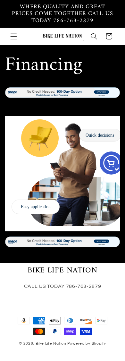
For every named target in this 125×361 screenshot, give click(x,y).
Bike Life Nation (51, 343)
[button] (13, 36)
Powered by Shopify (86, 343)
